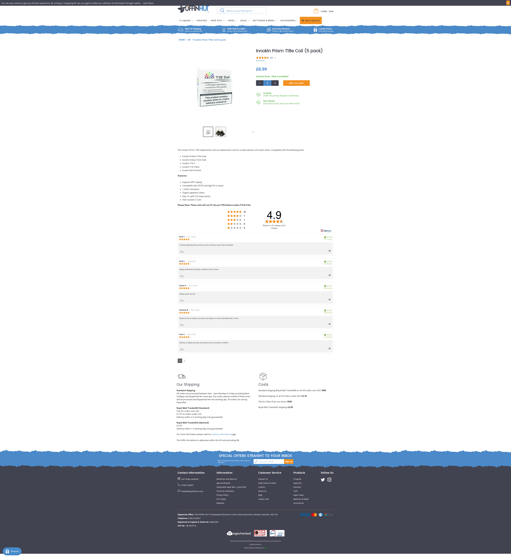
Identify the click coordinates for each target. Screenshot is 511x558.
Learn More (148, 3)
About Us (262, 491)
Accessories (298, 503)
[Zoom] (214, 86)
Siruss (265, 548)
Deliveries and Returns (227, 479)
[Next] (252, 131)
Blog (260, 495)
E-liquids (297, 479)
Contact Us (263, 479)
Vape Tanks (298, 495)
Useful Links (263, 499)
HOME (182, 39)
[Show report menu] (330, 251)
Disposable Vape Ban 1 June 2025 (231, 487)
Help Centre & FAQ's (267, 483)
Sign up (288, 461)
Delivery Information (221, 434)
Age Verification (223, 483)
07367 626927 (187, 485)
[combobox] (241, 10)
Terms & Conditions (225, 491)
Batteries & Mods (301, 499)
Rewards (220, 503)
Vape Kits (297, 483)
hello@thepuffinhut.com (192, 491)
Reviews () (260, 60)
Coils (295, 491)
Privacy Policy (222, 495)
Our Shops (221, 499)
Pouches (297, 487)
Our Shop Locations (190, 479)
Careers (261, 487)
